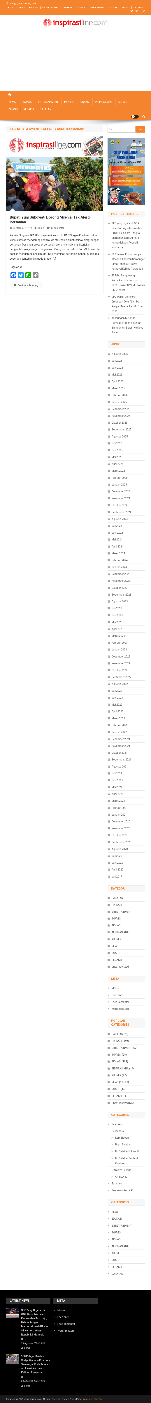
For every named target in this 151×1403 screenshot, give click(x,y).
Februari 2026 (120, 395)
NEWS (22, 7)
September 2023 (121, 594)
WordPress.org (120, 1008)
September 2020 (121, 842)
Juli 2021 (117, 773)
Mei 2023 (117, 622)
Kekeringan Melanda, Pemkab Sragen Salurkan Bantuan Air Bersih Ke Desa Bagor (127, 325)
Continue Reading (27, 285)
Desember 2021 (121, 739)
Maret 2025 (118, 470)
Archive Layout (122, 1170)
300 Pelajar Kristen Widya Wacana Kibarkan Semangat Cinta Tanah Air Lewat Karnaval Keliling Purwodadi (128, 261)
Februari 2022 (120, 725)
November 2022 (121, 663)
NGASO (125, 7)
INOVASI (81, 7)
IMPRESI (68, 7)
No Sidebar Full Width (127, 1151)
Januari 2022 (119, 732)
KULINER (113, 7)
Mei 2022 (117, 704)
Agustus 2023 (120, 601)
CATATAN (138, 7)
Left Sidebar (122, 1137)
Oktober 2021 (119, 752)
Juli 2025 (117, 443)
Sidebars (118, 1131)
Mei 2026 (117, 374)
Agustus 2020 (120, 849)
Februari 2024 (120, 560)
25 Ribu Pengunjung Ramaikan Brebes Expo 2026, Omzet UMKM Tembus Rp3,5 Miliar (128, 282)
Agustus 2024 (120, 519)
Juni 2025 (117, 450)
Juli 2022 (117, 690)
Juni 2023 (117, 615)
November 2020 (121, 828)
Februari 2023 (120, 642)
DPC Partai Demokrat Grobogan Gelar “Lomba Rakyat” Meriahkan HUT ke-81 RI (127, 304)
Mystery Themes (94, 1399)
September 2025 (121, 429)
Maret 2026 (118, 388)
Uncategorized (120, 966)
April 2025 (117, 463)
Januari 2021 (119, 814)
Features (117, 1124)
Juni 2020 (117, 862)
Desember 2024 (121, 491)
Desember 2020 (121, 821)
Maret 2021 (118, 800)
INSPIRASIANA (97, 7)
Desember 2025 (121, 409)
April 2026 (117, 381)
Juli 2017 (117, 876)
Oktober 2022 (119, 670)
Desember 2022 (121, 656)
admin (40, 227)
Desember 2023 (121, 573)
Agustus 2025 (120, 436)
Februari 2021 (120, 807)
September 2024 (121, 512)
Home (11, 7)
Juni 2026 (117, 367)
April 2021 (117, 793)
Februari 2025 (120, 477)
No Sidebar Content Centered (126, 1161)
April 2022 (117, 711)
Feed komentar (120, 1001)
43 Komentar (57, 227)
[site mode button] (135, 117)
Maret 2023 (118, 635)
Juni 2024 (117, 532)
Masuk (115, 988)
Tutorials (117, 1183)
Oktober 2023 (119, 587)
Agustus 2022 (120, 683)
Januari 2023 (119, 649)
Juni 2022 (117, 697)
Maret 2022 (118, 718)
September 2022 (121, 677)
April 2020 (117, 869)
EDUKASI (33, 7)
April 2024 (117, 546)
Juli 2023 (117, 608)
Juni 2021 (117, 780)
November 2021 (121, 745)
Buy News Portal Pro (123, 1190)
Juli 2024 (117, 525)
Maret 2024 (118, 553)
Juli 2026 (117, 360)
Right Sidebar (123, 1144)
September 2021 (121, 759)
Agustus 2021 (120, 766)
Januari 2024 (119, 567)
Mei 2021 (117, 787)
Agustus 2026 (120, 353)
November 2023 (121, 580)
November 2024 (121, 498)
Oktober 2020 (119, 835)
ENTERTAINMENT (51, 7)
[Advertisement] (75, 63)
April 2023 (117, 629)
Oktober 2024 (119, 505)
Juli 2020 (117, 855)
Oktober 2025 (119, 422)
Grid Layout (121, 1176)
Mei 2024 (117, 539)
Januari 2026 (119, 402)
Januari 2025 (119, 484)
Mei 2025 (117, 457)
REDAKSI (29, 109)
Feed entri (117, 995)
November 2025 (121, 415)
